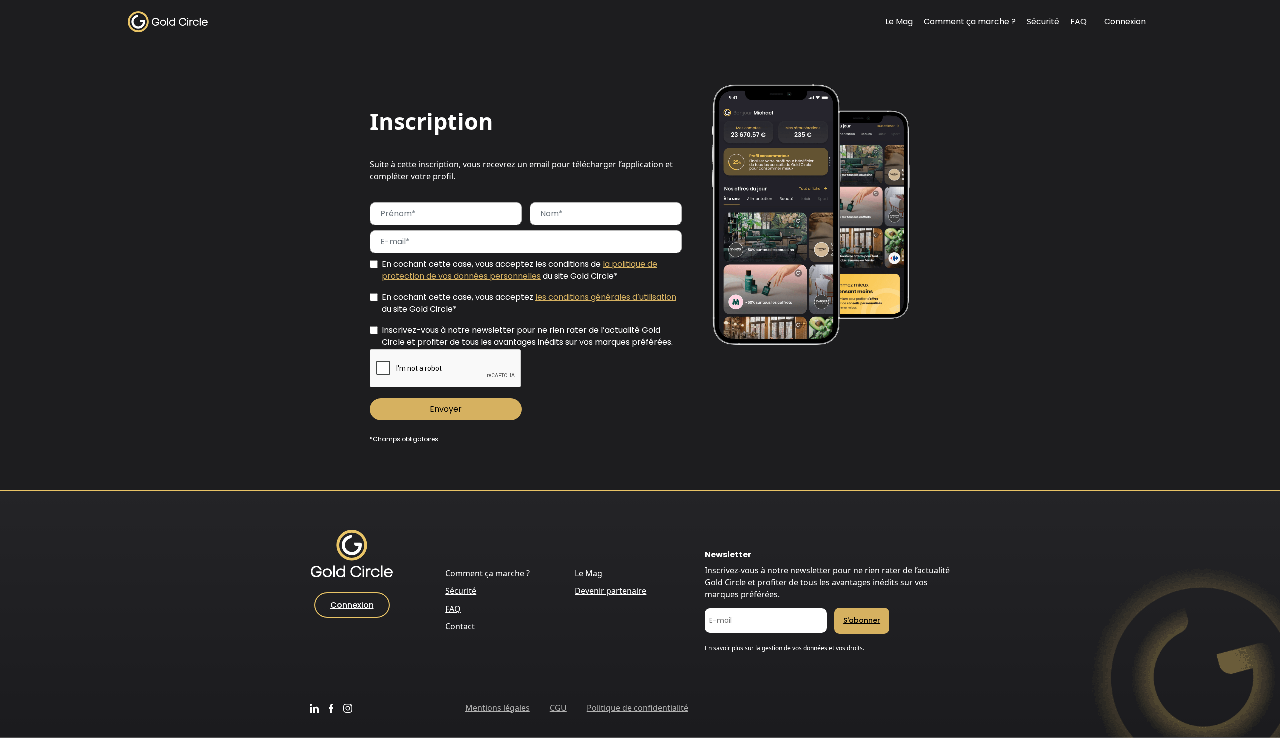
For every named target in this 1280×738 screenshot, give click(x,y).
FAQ (1078, 22)
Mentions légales (498, 708)
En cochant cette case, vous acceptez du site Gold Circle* (529, 303)
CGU (558, 708)
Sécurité (1043, 22)
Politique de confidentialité (637, 708)
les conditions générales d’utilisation (606, 297)
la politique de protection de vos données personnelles (520, 270)
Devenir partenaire (610, 591)
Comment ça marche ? (970, 22)
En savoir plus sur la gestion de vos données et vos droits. (784, 648)
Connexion (1125, 22)
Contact (460, 626)
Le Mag (899, 22)
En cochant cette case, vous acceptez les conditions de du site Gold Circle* (520, 270)
